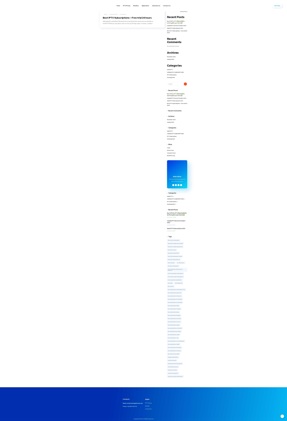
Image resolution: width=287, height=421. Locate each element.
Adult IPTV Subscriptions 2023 (175, 28)
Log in (168, 147)
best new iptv (171, 262)
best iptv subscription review (175, 256)
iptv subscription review (173, 334)
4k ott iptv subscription (173, 240)
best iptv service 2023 (173, 253)
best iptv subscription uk (174, 259)
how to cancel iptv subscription (175, 273)
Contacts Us (166, 6)
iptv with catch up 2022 (173, 354)
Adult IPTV (170, 69)
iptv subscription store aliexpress (176, 341)
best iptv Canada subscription (175, 246)
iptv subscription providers (174, 331)
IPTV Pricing (126, 6)
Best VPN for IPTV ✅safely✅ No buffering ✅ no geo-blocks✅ (176, 22)
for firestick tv (180, 262)
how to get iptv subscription (175, 280)
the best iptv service (173, 366)
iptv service (171, 286)
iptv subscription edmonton (174, 292)
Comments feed (171, 153)
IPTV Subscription (171, 75)
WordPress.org (171, 155)
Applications (145, 6)
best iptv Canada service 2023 (175, 243)
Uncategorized (171, 77)
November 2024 (171, 56)
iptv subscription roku (173, 338)
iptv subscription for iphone (174, 296)
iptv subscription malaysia (174, 315)
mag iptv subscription (173, 357)
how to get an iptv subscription (175, 276)
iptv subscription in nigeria (174, 309)
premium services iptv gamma (175, 363)
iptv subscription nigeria (174, 325)
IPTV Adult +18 (178, 283)
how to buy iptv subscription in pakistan (175, 270)
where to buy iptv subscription (175, 376)
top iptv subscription (173, 373)
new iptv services (172, 360)
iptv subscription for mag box (175, 299)
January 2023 (170, 59)
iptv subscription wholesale (174, 347)
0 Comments (122, 14)
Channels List (156, 6)
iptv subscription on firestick (175, 328)
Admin (105, 14)
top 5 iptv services (172, 370)
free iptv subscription (173, 266)
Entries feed (170, 150)
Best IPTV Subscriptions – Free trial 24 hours (127, 17)
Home (118, 6)
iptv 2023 (170, 283)
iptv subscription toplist (174, 344)
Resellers (136, 6)
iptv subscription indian (173, 305)
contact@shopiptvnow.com (135, 403)
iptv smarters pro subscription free (176, 289)
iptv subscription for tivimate (175, 302)
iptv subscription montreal (174, 318)
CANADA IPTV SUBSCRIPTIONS (175, 72)
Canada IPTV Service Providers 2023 (176, 25)
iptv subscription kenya (173, 312)
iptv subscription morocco (174, 321)
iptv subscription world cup (174, 350)
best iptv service (172, 250)
